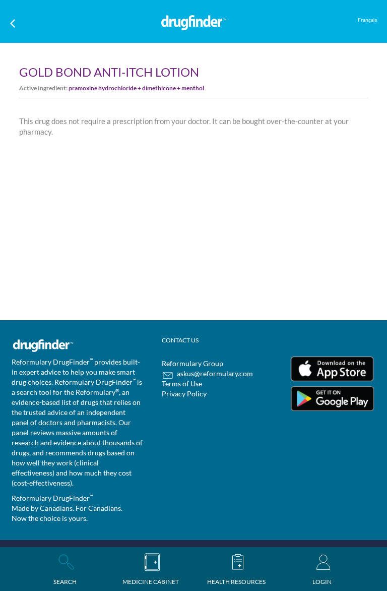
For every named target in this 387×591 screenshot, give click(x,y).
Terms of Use (182, 383)
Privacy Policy (184, 393)
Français (367, 20)
